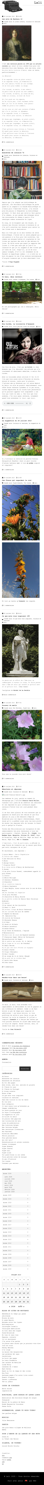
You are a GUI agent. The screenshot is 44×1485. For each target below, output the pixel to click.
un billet (28, 367)
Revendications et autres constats (15, 1142)
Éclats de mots (8, 1318)
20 (12, 1297)
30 (24, 1301)
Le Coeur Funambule (9, 1360)
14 (16, 1293)
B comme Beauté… (8, 1320)
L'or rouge (6, 1350)
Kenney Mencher (8, 1348)
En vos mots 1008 (20, 1048)
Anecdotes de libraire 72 (13, 153)
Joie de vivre (7, 1345)
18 (4, 1297)
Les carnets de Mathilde (11, 1362)
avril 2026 (9, 1185)
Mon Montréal (7, 1131)
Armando (22, 601)
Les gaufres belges (9, 1413)
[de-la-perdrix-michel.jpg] (20, 677)
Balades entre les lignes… (12, 1322)
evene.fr (5, 1437)
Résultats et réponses (11, 789)
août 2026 (8, 1177)
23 (24, 1297)
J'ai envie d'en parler (11, 1341)
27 (12, 1301)
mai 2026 (8, 1183)
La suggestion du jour (10, 1114)
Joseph (34, 833)
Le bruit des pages (9, 1358)
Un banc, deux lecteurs (12, 277)
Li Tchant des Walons (10, 1439)
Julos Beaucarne (8, 1420)
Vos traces (6, 1161)
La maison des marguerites (12, 1352)
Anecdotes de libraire (10, 1078)
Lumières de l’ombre (10, 1367)
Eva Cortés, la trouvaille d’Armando (18, 324)
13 (12, 1293)
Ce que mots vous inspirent (12, 1095)
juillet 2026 (9, 1179)
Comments (7, 1457)
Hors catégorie (8, 1104)
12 (8, 1293)
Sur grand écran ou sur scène (13, 1155)
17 (28, 1293)
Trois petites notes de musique (14, 1157)
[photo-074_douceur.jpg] (22, 770)
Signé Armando (7, 1146)
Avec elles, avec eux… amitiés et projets (18, 1085)
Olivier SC (25, 835)
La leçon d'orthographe (11, 1112)
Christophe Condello (10, 1326)
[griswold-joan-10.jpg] (22, 1001)
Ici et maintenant (9, 1339)
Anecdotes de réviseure (11, 1081)
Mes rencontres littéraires (12, 1129)
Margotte (16, 835)
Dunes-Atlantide (8, 1333)
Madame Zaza (6, 835)
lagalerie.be (7, 1391)
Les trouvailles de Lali (11, 1121)
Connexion (6, 1062)
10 (28, 1289)
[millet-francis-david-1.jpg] (13, 795)
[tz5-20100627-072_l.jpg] (22, 303)
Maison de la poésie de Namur (13, 1402)
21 (16, 1297)
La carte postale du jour (12, 1110)
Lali (38, 2)
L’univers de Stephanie (21, 1046)
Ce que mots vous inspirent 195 (16, 616)
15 (20, 1293)
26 (8, 1301)
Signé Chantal (7, 1148)
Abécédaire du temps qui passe (14, 1314)
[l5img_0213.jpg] (21, 597)
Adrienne (5, 1048)
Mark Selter (6, 1369)
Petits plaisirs (8, 1136)
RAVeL (4, 1430)
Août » (21, 1306)
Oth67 (33, 835)
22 (20, 1297)
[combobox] (10, 1068)
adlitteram (6, 1316)
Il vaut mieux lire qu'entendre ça (15, 1106)
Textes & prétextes (9, 1379)
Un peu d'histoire (9, 1159)
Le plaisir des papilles (11, 1119)
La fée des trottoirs (18, 1052)
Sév (18, 839)
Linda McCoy (6, 1364)
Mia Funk (5, 1373)
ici (18, 463)
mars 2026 (8, 1187)
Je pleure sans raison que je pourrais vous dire (21, 1343)
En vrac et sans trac (10, 1335)
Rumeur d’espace (8, 1377)
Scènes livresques (9, 1144)
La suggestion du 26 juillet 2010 (17, 421)
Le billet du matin (9, 1117)
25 (4, 1301)
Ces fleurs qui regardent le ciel (17, 480)
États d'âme (6, 1093)
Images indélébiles (9, 1108)
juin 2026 (8, 1181)
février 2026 (9, 1189)
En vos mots (6, 1102)
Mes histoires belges (10, 1125)
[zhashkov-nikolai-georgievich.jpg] (22, 455)
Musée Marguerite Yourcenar (12, 1404)
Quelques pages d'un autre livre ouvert (17, 1375)
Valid (6, 1460)
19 (8, 1297)
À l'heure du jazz (9, 1087)
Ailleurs (5, 1076)
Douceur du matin (9, 705)
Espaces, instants (9, 1337)
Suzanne (25, 839)
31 (28, 1301)
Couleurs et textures (10, 1097)
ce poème (30, 463)
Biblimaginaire (8, 1324)
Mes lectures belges (10, 1127)
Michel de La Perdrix (22, 690)
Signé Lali (6, 1150)
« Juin (12, 1306)
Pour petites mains (9, 1138)
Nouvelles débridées (10, 1133)
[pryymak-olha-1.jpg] (22, 199)
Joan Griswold (15, 1029)
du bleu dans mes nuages (11, 1331)
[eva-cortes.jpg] (22, 363)
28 (16, 1301)
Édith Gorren (7, 1388)
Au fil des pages (8, 1083)
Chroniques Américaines (11, 1328)
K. (29, 833)
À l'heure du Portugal (10, 1089)
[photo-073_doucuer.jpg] (22, 739)
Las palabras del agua (10, 1354)
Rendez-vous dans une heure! (14, 977)
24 (28, 1297)
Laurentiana (6, 1356)
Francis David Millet (31, 800)
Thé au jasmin (7, 1381)
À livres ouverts (8, 1091)
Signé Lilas (6, 1153)
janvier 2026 (9, 1191)
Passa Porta (6, 1406)
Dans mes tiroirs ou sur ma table (15, 1100)
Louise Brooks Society (10, 1446)
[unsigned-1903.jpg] (16, 60)
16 (24, 1293)
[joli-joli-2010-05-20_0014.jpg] (21, 540)
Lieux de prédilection (10, 1123)
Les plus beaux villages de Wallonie (16, 1427)
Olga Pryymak (14, 262)
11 (4, 1293)
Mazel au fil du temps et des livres (16, 1371)
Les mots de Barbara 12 (12, 19)
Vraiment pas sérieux (10, 1163)
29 (20, 1301)
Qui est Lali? (7, 1140)
